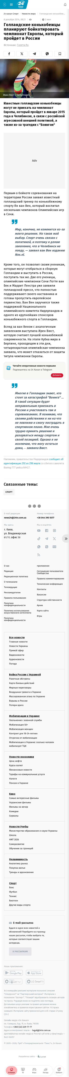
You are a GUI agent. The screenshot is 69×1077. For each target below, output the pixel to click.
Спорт (13, 883)
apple (35, 972)
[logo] (21, 4)
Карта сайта (43, 611)
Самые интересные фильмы (24, 798)
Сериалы (13, 815)
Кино (12, 793)
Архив (40, 605)
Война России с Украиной (25, 674)
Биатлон (13, 900)
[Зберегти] (59, 53)
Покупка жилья (17, 868)
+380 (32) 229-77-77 (22, 1027)
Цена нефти (15, 761)
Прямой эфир (16, 650)
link (38, 530)
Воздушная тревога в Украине (25, 692)
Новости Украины (18, 646)
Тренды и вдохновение (21, 872)
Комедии (13, 811)
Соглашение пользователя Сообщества (50, 572)
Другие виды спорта (19, 905)
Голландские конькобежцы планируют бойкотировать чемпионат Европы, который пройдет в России (52, 14)
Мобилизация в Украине (24, 716)
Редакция (8, 571)
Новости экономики (21, 756)
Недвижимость (18, 859)
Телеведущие (10, 587)
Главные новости (18, 641)
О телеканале (10, 582)
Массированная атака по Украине (27, 696)
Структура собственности (49, 600)
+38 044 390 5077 (45, 517)
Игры (39, 616)
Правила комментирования (50, 579)
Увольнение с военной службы (25, 720)
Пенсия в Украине (18, 783)
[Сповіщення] (65, 4)
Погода (13, 663)
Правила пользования (15, 598)
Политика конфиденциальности (15, 604)
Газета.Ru (23, 45)
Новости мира (29, 14)
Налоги (13, 778)
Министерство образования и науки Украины (33, 830)
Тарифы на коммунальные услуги (27, 774)
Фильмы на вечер (18, 806)
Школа (12, 835)
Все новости (17, 637)
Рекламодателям (12, 593)
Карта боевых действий (21, 683)
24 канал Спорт (11, 14)
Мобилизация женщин (21, 729)
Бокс (11, 887)
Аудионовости (16, 659)
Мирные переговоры (20, 687)
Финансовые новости (20, 769)
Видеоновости (16, 655)
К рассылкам (20, 951)
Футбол (13, 891)
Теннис (13, 896)
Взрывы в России (18, 700)
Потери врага (16, 705)
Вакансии (41, 595)
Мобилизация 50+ (18, 724)
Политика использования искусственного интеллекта (17, 612)
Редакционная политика (16, 577)
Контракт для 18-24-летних (23, 733)
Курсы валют (16, 765)
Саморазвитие (16, 844)
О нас (6, 566)
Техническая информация (50, 584)
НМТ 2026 (14, 839)
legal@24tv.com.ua (41, 1030)
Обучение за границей (21, 848)
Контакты (41, 589)
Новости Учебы (18, 826)
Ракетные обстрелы (19, 678)
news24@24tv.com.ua (15, 517)
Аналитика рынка (18, 863)
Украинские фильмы (20, 802)
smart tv (13, 981)
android (13, 972)
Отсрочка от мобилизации (23, 738)
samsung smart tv (35, 981)
